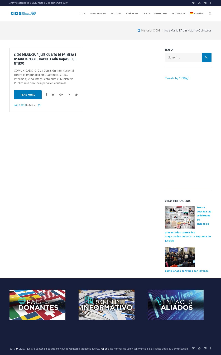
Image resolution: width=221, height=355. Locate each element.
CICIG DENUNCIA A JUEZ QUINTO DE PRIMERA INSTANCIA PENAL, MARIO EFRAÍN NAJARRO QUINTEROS (45, 59)
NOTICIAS (116, 13)
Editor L (33, 105)
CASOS (146, 13)
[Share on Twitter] (53, 95)
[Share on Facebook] (46, 95)
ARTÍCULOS (132, 13)
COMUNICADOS (98, 13)
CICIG (82, 13)
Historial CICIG (150, 30)
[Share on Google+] (61, 95)
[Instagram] (205, 3)
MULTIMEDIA (178, 13)
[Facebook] (211, 3)
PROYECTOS (160, 13)
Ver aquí (104, 348)
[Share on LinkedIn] (69, 95)
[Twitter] (193, 3)
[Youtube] (199, 3)
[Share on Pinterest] (76, 95)
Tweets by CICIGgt (177, 78)
